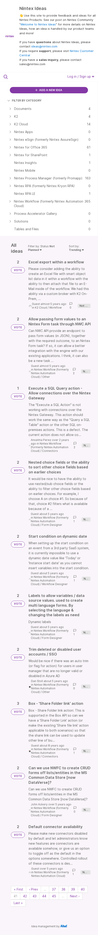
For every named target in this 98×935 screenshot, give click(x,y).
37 (54, 889)
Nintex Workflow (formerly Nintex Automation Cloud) (50, 373)
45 (54, 896)
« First (18, 889)
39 (73, 889)
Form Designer (52, 525)
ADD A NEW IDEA (50, 90)
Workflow (55, 307)
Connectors (50, 451)
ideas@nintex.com (44, 46)
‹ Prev (33, 889)
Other (46, 376)
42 (25, 896)
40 (83, 889)
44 (44, 896)
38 (63, 889)
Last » (18, 903)
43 (34, 896)
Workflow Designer (55, 584)
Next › (75, 896)
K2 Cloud (41, 307)
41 (15, 896)
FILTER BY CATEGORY (26, 100)
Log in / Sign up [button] (79, 76)
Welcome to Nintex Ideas (38, 24)
